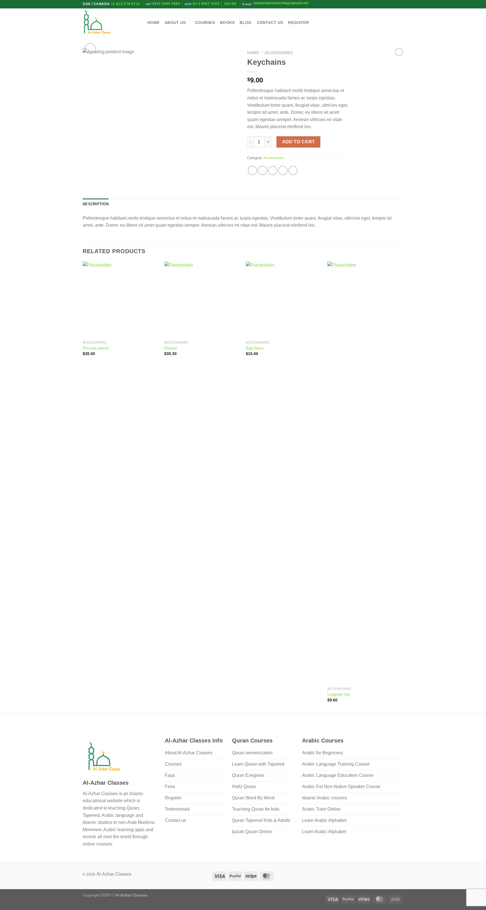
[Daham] (202, 300)
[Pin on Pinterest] (282, 170)
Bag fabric (255, 348)
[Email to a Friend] (272, 170)
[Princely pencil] (121, 300)
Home (153, 22)
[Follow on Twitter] (392, 22)
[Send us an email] (399, 22)
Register (298, 22)
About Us (175, 22)
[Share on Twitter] (262, 170)
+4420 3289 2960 (165, 4)
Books (227, 22)
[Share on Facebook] (252, 170)
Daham (170, 348)
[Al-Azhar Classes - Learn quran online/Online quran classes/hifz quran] (111, 22)
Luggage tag (338, 694)
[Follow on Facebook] (377, 22)
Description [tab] (96, 204)
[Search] (368, 22)
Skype (231, 4)
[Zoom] (90, 48)
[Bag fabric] (284, 300)
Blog (245, 22)
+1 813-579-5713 (125, 4)
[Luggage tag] (365, 473)
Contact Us (270, 22)
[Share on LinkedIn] (293, 170)
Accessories (278, 53)
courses (205, 22)
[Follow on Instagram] (385, 22)
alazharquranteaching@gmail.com (281, 3)
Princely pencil (95, 348)
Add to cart (298, 141)
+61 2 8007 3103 (205, 4)
